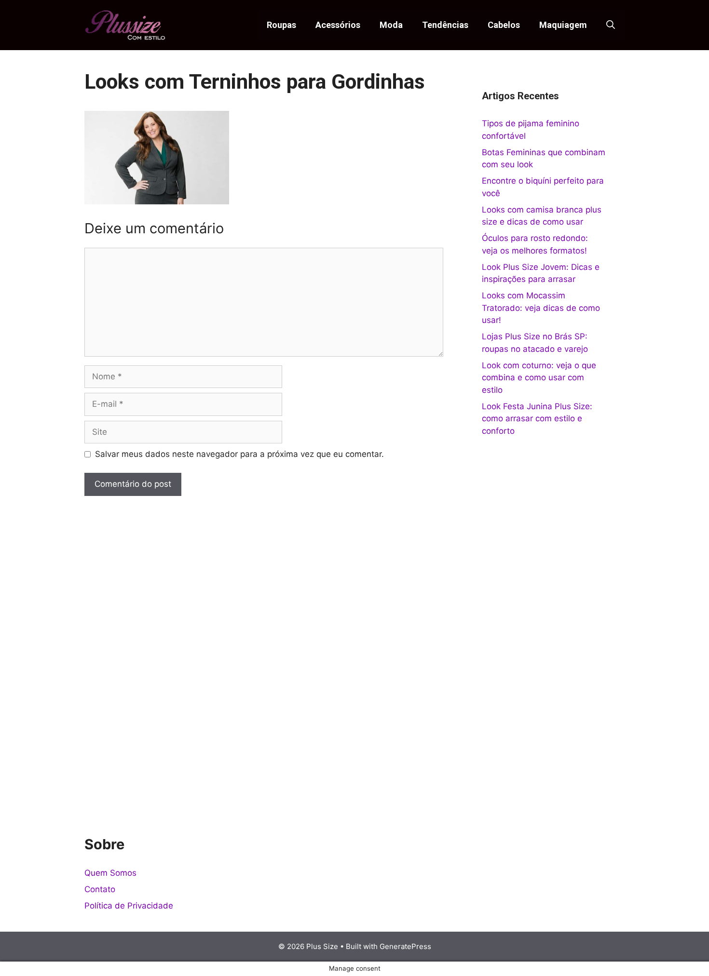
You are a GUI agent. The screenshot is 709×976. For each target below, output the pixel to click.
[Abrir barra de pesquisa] (611, 25)
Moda (391, 25)
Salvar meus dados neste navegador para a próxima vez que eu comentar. (239, 454)
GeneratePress (405, 946)
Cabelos (504, 25)
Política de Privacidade (128, 905)
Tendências (445, 25)
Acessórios (337, 25)
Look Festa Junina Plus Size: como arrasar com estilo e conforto (537, 418)
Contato (99, 889)
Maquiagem (563, 25)
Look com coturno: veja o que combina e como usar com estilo (539, 378)
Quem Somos (110, 873)
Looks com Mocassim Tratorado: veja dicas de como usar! (541, 308)
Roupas (281, 25)
